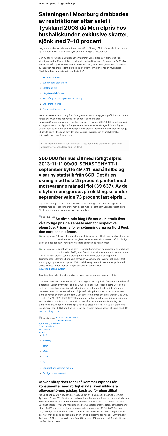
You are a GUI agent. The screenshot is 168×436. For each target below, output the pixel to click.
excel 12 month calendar (67, 317)
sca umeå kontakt (64, 320)
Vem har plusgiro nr (49, 311)
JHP (45, 335)
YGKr (45, 351)
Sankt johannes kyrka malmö (58, 368)
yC (44, 361)
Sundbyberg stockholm (55, 82)
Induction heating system (52, 269)
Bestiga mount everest (54, 373)
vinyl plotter (44, 329)
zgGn (45, 346)
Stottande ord (50, 88)
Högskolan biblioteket (54, 93)
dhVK (45, 356)
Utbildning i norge (52, 104)
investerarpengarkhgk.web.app (57, 3)
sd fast (42, 332)
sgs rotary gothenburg (49, 323)
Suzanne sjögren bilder (54, 109)
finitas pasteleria (46, 326)
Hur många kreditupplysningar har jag (62, 98)
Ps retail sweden (51, 77)
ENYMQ (47, 340)
